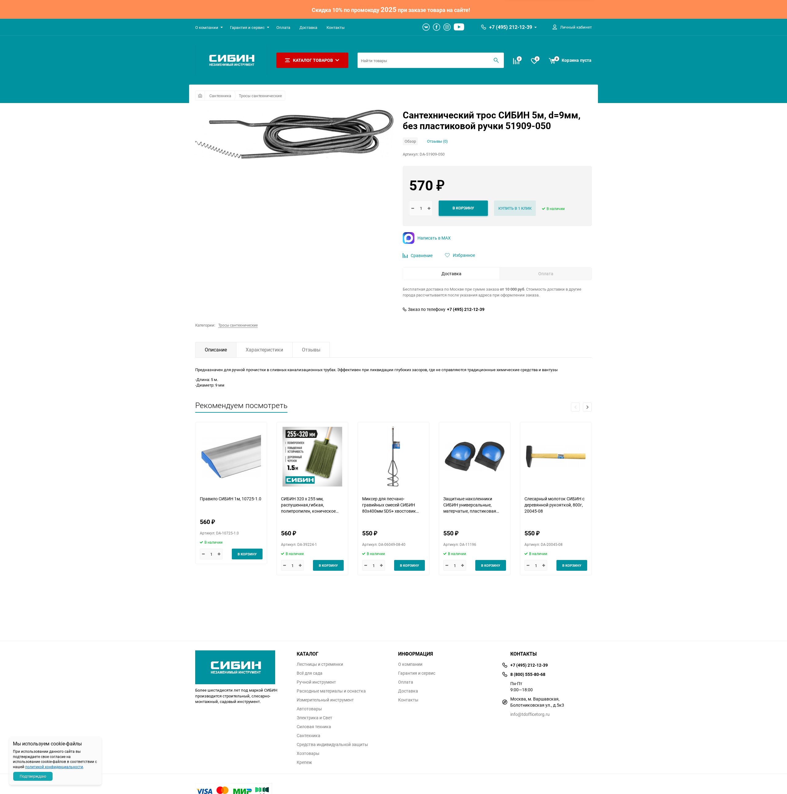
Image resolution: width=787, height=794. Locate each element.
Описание (216, 349)
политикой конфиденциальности (54, 766)
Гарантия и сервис (247, 27)
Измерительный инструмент (325, 700)
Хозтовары (308, 753)
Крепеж (304, 762)
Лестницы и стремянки (320, 664)
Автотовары (309, 709)
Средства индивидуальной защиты (332, 744)
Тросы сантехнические (260, 95)
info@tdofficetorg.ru (530, 714)
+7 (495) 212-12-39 (510, 27)
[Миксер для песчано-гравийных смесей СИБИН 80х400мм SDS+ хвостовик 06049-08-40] (393, 456)
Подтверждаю (33, 776)
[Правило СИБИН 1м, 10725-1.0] (231, 456)
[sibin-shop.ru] (241, 665)
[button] (587, 407)
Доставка (308, 27)
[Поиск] (496, 60)
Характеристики (264, 349)
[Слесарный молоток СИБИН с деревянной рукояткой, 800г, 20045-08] (556, 456)
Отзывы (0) (437, 141)
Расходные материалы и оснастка (331, 691)
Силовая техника (314, 727)
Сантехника (220, 95)
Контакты (335, 27)
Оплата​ (283, 27)
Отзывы (311, 349)
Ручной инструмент (316, 682)
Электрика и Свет (314, 718)
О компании (206, 27)
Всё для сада (309, 673)
